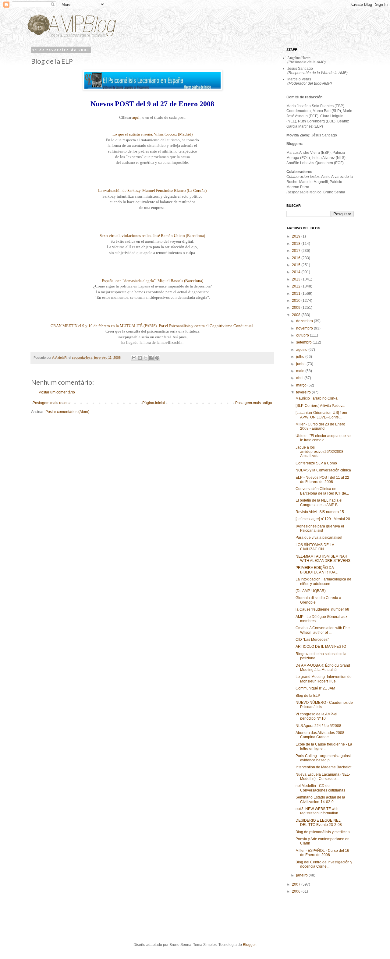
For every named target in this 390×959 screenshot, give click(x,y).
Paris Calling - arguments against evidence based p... (323, 758)
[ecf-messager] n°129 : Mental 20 (323, 519)
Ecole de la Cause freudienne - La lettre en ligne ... (324, 746)
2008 (296, 315)
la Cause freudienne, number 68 (322, 609)
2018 (296, 244)
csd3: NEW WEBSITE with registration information (317, 811)
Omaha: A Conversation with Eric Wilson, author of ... (322, 630)
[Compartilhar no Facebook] (151, 358)
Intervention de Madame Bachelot (323, 767)
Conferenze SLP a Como (316, 463)
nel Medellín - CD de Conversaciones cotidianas (320, 788)
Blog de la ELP (308, 695)
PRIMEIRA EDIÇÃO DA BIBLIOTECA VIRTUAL (317, 570)
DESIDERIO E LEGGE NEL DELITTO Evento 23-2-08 (319, 822)
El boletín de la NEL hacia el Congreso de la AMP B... (319, 502)
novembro (305, 328)
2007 (296, 884)
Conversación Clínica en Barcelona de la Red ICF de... (322, 491)
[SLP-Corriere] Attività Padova (320, 406)
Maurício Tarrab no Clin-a (317, 398)
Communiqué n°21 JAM (315, 688)
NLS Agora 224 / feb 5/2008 (318, 726)
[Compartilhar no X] (146, 358)
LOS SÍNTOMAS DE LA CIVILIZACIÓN (315, 547)
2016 (296, 258)
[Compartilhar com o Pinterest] (157, 358)
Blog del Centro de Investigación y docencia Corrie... (324, 864)
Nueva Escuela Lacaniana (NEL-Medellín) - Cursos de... (323, 776)
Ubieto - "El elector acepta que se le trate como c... (323, 438)
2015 (296, 265)
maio (300, 371)
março (301, 385)
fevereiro (304, 392)
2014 (296, 272)
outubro (303, 335)
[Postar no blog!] (140, 358)
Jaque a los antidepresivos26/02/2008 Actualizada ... (319, 451)
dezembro (305, 321)
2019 (296, 236)
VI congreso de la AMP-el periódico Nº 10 (316, 716)
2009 (296, 307)
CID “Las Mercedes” (312, 639)
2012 (296, 286)
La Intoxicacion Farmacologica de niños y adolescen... (323, 581)
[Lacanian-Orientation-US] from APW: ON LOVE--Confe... (321, 415)
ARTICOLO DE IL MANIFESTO (321, 646)
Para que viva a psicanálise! (319, 537)
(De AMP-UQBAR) (311, 591)
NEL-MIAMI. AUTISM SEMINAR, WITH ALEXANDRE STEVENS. (323, 558)
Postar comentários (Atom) (67, 412)
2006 (296, 891)
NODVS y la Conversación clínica (323, 470)
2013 (296, 279)
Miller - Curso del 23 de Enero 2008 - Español (320, 426)
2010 (296, 300)
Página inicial (153, 403)
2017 (296, 251)
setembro (304, 342)
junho (301, 364)
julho (300, 356)
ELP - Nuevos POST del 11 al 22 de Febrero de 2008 (322, 479)
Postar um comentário (57, 392)
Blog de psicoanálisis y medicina (323, 832)
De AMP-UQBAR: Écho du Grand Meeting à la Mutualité (323, 667)
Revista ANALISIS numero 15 (320, 512)
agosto (302, 349)
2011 (296, 293)
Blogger (249, 945)
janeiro (302, 875)
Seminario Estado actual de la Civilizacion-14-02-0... (320, 799)
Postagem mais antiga (253, 403)
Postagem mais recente (52, 403)
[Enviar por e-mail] (134, 358)
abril (300, 378)
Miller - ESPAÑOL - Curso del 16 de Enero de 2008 (322, 852)
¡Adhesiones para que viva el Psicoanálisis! (320, 528)
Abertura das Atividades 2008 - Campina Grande (321, 735)
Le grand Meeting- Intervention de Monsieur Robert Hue (324, 679)
